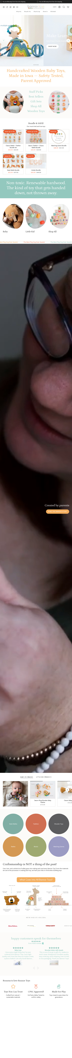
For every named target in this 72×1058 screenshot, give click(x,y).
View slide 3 (37, 64)
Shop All (35, 106)
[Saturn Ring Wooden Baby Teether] (42, 789)
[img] (36, 941)
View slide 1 (34, 64)
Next (67, 790)
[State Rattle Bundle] (13, 161)
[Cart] (68, 7)
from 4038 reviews (34, 943)
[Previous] (4, 40)
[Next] (68, 40)
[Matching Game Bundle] (59, 136)
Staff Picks (36, 92)
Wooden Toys (36, 111)
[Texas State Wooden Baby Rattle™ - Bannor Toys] (13, 102)
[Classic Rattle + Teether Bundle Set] (13, 136)
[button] (27, 11)
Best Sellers (36, 96)
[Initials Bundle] (36, 161)
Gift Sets (35, 101)
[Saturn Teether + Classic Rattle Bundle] (36, 136)
